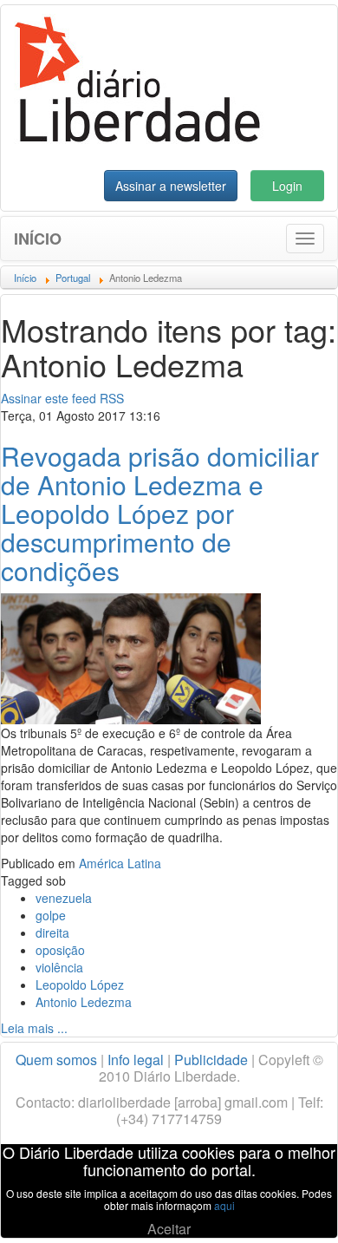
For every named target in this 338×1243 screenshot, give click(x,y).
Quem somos (56, 1060)
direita (52, 932)
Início (38, 238)
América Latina (120, 863)
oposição (60, 949)
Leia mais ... (34, 1028)
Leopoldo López (80, 984)
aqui (224, 1205)
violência (59, 967)
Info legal (135, 1060)
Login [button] (287, 185)
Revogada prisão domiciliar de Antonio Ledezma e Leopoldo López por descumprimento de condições (160, 513)
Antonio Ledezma (84, 1002)
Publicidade (211, 1060)
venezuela (64, 897)
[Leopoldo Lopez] (131, 656)
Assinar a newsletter (170, 185)
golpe (51, 915)
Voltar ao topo (286, 1207)
